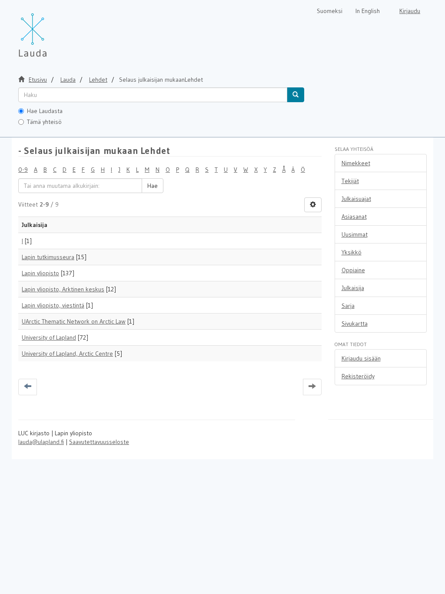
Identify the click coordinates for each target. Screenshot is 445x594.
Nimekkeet (356, 163)
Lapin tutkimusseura (48, 257)
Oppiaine (353, 270)
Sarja (348, 306)
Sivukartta (355, 323)
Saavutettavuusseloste (99, 442)
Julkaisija (353, 288)
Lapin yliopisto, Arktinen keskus (63, 289)
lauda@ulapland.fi (41, 442)
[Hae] (295, 94)
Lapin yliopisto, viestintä (53, 305)
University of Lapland (49, 337)
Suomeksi (329, 11)
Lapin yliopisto (40, 273)
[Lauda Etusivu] (51, 30)
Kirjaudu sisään (361, 358)
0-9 (23, 170)
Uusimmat (355, 234)
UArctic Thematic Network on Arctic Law (74, 321)
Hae (152, 186)
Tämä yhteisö (44, 122)
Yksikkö (352, 252)
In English (367, 11)
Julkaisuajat (356, 199)
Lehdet (98, 79)
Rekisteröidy (358, 376)
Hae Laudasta (45, 111)
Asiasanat (354, 216)
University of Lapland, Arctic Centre (67, 353)
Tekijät (350, 181)
